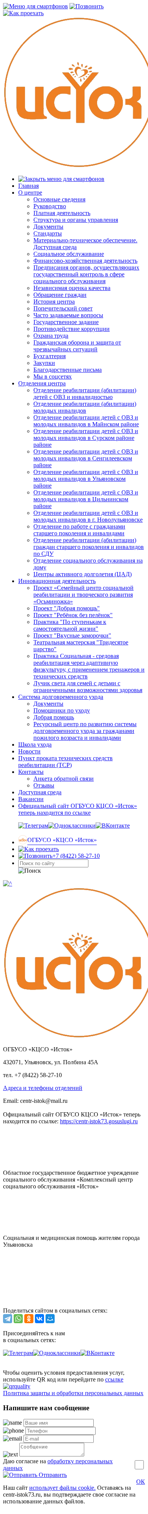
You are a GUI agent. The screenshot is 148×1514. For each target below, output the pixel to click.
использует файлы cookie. (62, 1487)
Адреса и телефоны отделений (42, 1088)
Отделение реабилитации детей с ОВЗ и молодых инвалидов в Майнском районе (86, 420)
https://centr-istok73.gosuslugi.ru (99, 1121)
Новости (29, 751)
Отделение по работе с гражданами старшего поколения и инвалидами (79, 529)
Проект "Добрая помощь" (66, 608)
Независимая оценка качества (71, 288)
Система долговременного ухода (60, 697)
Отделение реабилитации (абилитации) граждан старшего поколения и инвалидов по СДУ (88, 547)
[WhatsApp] (18, 1318)
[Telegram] (7, 1318)
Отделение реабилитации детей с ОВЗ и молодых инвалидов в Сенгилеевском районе (85, 458)
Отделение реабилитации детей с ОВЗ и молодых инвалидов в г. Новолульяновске (88, 516)
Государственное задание (66, 322)
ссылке (114, 1379)
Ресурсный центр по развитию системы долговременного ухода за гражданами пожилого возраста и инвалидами (85, 731)
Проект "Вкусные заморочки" (72, 635)
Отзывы (43, 785)
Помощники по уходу (61, 710)
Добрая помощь (53, 717)
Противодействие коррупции (71, 329)
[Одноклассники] (28, 1318)
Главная (28, 185)
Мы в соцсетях (52, 376)
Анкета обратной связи (63, 778)
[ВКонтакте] (39, 1318)
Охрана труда (50, 335)
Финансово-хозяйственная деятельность (85, 260)
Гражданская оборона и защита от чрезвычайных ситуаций (77, 345)
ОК (140, 1481)
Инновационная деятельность (57, 581)
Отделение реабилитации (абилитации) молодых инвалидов (84, 407)
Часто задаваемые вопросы (68, 315)
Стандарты (47, 233)
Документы (48, 226)
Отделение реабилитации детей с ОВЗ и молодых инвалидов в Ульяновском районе (85, 479)
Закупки (44, 363)
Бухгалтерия (49, 356)
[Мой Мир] (50, 1318)
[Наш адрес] (38, 849)
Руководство (49, 206)
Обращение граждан (60, 295)
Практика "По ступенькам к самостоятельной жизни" (69, 625)
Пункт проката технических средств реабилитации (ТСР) (65, 761)
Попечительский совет (63, 308)
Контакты (31, 772)
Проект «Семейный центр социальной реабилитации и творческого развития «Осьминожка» (83, 595)
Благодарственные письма (67, 369)
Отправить (52, 1475)
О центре (30, 192)
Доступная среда (39, 792)
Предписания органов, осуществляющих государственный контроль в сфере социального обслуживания (86, 274)
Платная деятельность (61, 213)
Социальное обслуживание (68, 254)
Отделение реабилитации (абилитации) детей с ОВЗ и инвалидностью (84, 393)
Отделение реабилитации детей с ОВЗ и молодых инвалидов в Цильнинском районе (85, 499)
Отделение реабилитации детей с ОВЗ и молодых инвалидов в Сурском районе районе (85, 438)
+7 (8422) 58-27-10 (76, 856)
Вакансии (31, 799)
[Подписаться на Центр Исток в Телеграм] (33, 825)
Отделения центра (42, 383)
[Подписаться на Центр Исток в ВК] (113, 825)
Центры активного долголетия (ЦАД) (82, 574)
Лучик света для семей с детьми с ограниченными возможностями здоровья (87, 686)
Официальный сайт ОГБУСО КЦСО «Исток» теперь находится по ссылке (77, 809)
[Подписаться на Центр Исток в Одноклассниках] (72, 825)
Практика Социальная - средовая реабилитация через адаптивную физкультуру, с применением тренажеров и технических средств (89, 666)
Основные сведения (59, 199)
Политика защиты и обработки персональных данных (73, 1393)
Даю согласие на (58, 1464)
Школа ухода (35, 744)
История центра (54, 301)
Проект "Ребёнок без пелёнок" (73, 615)
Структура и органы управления (75, 220)
